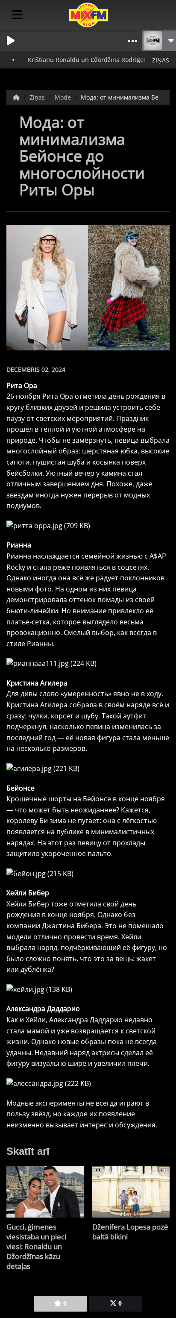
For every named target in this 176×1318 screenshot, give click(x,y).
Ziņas (38, 97)
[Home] (17, 97)
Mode (64, 97)
